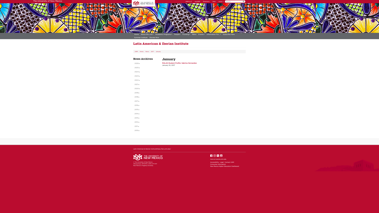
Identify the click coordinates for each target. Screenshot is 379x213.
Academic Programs (163, 34)
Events (201, 34)
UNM (136, 51)
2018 (136, 97)
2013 (136, 118)
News (194, 34)
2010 (136, 130)
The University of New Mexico (143, 3)
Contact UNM (229, 162)
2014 (136, 114)
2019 (136, 93)
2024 (137, 72)
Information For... (213, 34)
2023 (137, 76)
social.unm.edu (221, 159)
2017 (152, 51)
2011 (136, 126)
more (220, 1)
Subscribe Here (229, 34)
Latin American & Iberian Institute (160, 43)
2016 (136, 105)
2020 (137, 88)
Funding (185, 34)
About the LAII (146, 34)
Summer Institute (140, 37)
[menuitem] (136, 34)
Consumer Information (218, 164)
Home (136, 34)
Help (214, 1)
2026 (137, 63)
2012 (136, 122)
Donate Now (154, 37)
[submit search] (243, 1)
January (158, 51)
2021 (136, 84)
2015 (136, 109)
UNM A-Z (189, 1)
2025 (137, 68)
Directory (206, 1)
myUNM (197, 1)
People (176, 34)
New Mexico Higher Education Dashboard (224, 166)
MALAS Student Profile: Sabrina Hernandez (179, 63)
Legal (222, 162)
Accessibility (214, 162)
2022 (137, 80)
